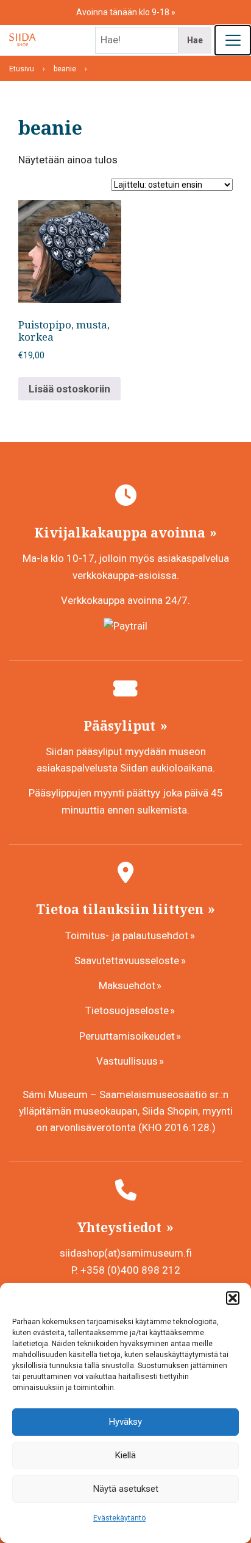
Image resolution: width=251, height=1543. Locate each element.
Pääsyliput (120, 725)
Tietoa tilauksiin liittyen (121, 909)
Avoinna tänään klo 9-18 (123, 12)
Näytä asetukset (125, 1488)
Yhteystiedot (120, 1227)
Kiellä (125, 1455)
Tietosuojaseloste (127, 1010)
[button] (233, 1298)
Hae (195, 40)
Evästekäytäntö (119, 1518)
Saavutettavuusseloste (126, 960)
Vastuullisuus (127, 1061)
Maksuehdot (127, 985)
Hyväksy (125, 1421)
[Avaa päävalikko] (232, 40)
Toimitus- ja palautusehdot (126, 935)
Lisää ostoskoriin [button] (69, 389)
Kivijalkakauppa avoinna (121, 532)
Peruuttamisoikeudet (127, 1036)
